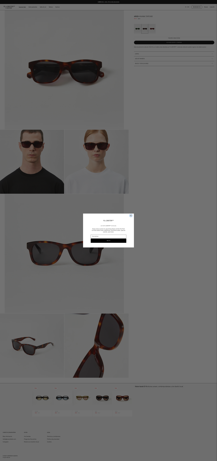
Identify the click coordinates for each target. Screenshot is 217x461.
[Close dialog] (131, 215)
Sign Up (108, 240)
